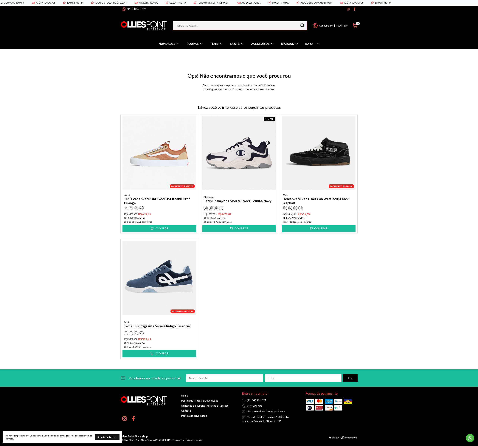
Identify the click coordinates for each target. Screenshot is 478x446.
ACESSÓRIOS (260, 44)
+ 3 (141, 208)
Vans (285, 194)
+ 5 (300, 208)
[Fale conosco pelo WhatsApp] (470, 438)
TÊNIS (214, 44)
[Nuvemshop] (343, 438)
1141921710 (254, 405)
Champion (209, 197)
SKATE (235, 44)
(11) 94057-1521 (136, 8)
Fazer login (342, 25)
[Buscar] (302, 25)
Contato (186, 410)
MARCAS (287, 44)
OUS (126, 322)
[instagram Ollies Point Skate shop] (348, 9)
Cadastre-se (326, 25)
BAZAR (310, 44)
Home (184, 395)
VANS (127, 194)
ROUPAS (193, 44)
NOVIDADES (167, 44)
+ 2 (141, 333)
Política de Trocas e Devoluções (199, 400)
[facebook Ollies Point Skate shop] (354, 9)
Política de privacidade (194, 415)
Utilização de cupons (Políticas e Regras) (204, 405)
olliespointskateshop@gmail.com (266, 411)
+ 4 (221, 208)
